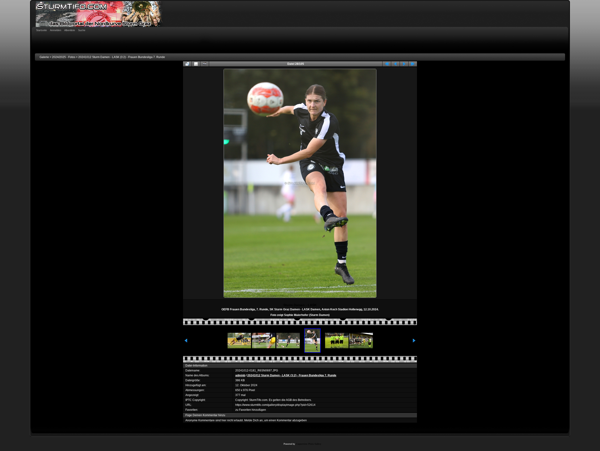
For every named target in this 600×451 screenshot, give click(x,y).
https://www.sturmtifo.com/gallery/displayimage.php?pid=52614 (275, 405)
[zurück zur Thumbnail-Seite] (187, 63)
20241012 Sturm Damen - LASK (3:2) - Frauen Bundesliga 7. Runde (121, 57)
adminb (240, 375)
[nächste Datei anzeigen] (404, 63)
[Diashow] (204, 63)
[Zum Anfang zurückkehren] (386, 63)
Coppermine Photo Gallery (308, 444)
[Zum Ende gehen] (413, 63)
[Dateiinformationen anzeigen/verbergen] (196, 63)
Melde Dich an (253, 420)
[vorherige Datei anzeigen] (395, 63)
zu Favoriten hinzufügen (250, 409)
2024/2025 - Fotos (63, 57)
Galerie (44, 57)
